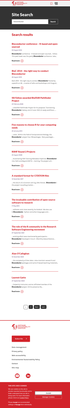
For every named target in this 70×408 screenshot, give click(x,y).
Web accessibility (19, 355)
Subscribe (19, 339)
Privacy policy (17, 351)
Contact (15, 364)
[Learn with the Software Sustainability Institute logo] (19, 3)
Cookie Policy (24, 398)
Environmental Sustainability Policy (26, 360)
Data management (19, 347)
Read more (16, 61)
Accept (48, 393)
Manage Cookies (48, 397)
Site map (15, 368)
